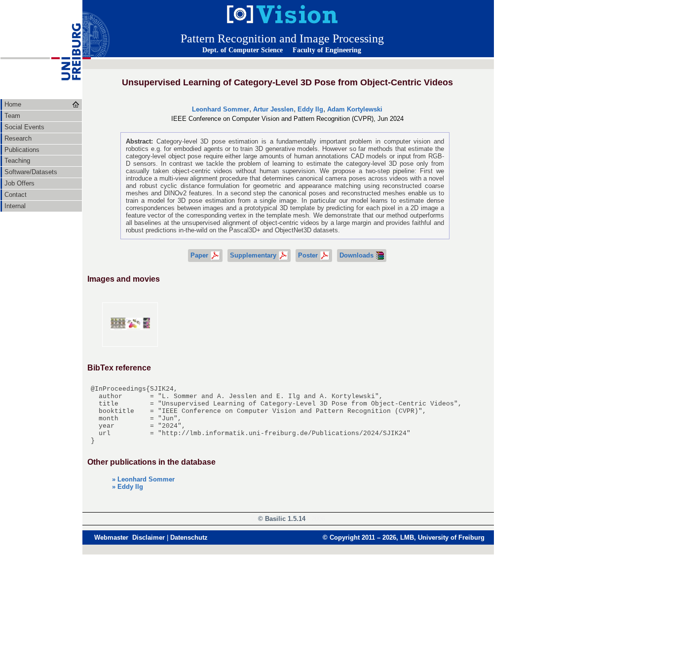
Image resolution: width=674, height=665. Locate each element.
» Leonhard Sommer (143, 479)
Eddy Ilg (310, 109)
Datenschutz (189, 537)
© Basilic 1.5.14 (281, 518)
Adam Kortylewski (354, 109)
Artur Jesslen (273, 109)
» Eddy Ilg (127, 486)
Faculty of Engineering (327, 50)
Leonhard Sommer (220, 109)
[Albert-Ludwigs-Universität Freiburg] (66, 96)
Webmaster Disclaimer (129, 537)
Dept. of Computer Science (242, 50)
